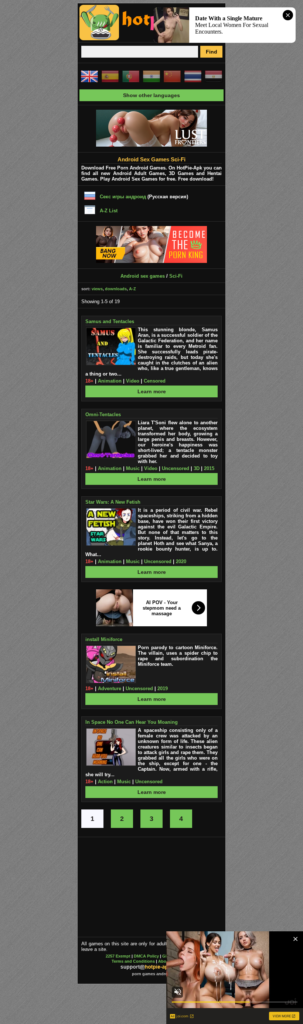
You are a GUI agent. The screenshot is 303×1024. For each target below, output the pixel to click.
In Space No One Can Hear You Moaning (131, 722)
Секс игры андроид (123, 196)
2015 (209, 468)
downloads (116, 289)
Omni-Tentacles (103, 414)
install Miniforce (103, 639)
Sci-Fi (176, 276)
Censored (155, 381)
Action (105, 781)
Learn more (151, 391)
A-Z (132, 289)
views (97, 289)
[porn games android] (148, 39)
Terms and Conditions (133, 961)
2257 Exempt (118, 956)
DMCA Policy (146, 956)
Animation (110, 381)
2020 (181, 561)
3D (197, 468)
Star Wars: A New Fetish (112, 502)
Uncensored (175, 468)
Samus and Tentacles (109, 321)
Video (132, 381)
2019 (162, 688)
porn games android (151, 974)
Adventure (109, 688)
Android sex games (142, 276)
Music (133, 468)
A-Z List (109, 210)
